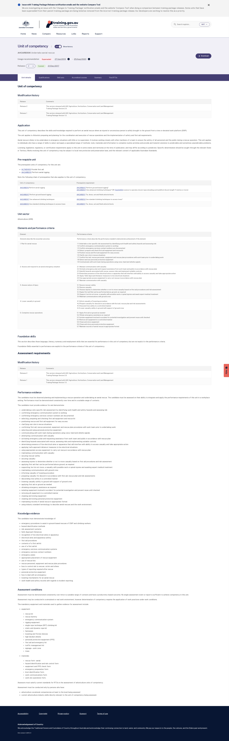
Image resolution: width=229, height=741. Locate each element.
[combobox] (187, 24)
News (34, 34)
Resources (61, 34)
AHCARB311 (81, 195)
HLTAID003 (26, 169)
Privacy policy (63, 714)
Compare (46, 34)
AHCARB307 (81, 190)
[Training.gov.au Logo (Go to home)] (58, 24)
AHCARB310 (26, 172)
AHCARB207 (81, 188)
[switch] (58, 46)
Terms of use (102, 714)
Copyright (43, 714)
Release (21, 66)
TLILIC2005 (119, 190)
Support (98, 34)
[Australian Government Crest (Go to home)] (28, 24)
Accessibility (23, 714)
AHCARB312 (81, 199)
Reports (85, 34)
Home (23, 34)
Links (73, 34)
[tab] (26, 77)
